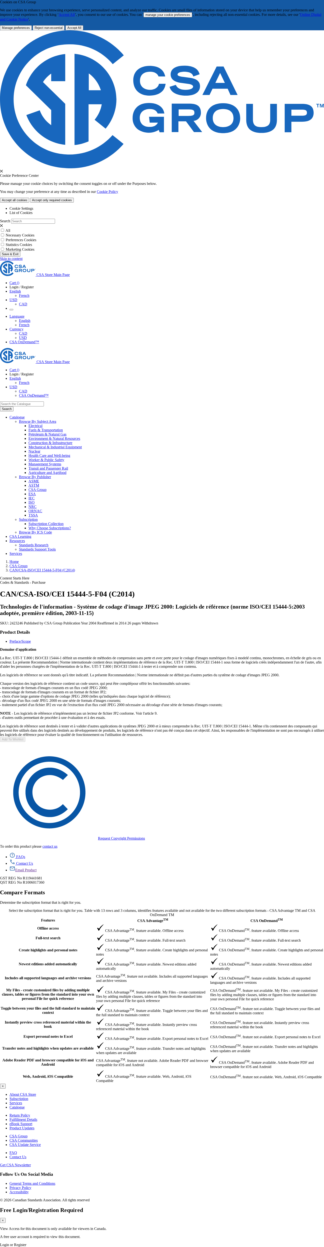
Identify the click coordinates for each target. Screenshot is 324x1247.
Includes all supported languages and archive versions (48, 978)
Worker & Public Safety (46, 460)
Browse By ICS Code (35, 532)
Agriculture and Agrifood (47, 473)
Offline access (48, 928)
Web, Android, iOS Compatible (48, 1076)
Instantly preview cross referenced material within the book (48, 1024)
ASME (33, 481)
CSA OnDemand (266, 920)
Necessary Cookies (20, 235)
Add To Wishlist (12, 739)
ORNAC (35, 511)
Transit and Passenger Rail (48, 468)
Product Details (15, 632)
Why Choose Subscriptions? (49, 528)
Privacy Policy (20, 1188)
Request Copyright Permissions (121, 838)
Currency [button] (16, 329)
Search (5, 221)
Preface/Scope (20, 641)
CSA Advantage (152, 920)
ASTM (33, 485)
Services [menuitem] (15, 554)
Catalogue (17, 1107)
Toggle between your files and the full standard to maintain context (48, 1010)
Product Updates (21, 1128)
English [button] (15, 291)
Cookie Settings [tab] (21, 208)
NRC (32, 507)
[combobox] (22, 403)
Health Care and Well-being (49, 456)
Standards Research (33, 545)
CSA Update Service (25, 1145)
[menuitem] (176, 426)
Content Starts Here (14, 578)
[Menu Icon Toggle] (11, 309)
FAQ (13, 1153)
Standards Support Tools (37, 549)
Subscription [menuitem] (28, 519)
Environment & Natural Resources (54, 438)
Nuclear (34, 451)
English (24, 321)
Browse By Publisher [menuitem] (35, 477)
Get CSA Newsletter (15, 1165)
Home (14, 562)
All (7, 230)
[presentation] (1, 171)
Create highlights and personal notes (48, 950)
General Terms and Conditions (32, 1183)
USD (13, 300)
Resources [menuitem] (17, 541)
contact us (49, 846)
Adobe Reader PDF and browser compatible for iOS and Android (48, 1062)
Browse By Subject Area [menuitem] (37, 421)
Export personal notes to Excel (48, 1036)
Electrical (35, 426)
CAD (23, 304)
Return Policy (19, 1115)
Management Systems (44, 464)
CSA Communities (23, 1140)
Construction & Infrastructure (50, 443)
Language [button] (16, 316)
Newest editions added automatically (48, 964)
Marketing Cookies (20, 249)
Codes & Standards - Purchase (23, 582)
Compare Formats (22, 892)
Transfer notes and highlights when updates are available (48, 1048)
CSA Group (37, 490)
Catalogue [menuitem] (17, 417)
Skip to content (11, 259)
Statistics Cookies (19, 245)
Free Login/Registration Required (41, 1210)
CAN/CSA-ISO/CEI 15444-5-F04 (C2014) (42, 570)
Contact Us (17, 1157)
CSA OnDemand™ (24, 342)
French (24, 296)
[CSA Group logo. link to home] (162, 167)
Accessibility (19, 1192)
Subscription (18, 1099)
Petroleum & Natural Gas (47, 434)
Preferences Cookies (21, 240)
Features (48, 920)
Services (15, 1103)
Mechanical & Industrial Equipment (55, 447)
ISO (31, 502)
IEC (31, 498)
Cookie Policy (107, 192)
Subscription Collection (46, 524)
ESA (32, 494)
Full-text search (48, 938)
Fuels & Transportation (45, 430)
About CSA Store (22, 1094)
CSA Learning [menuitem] (20, 536)
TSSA (33, 515)
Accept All (67, 15)
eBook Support (20, 1124)
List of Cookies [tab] (20, 213)
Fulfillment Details (23, 1120)
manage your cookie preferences (167, 15)
